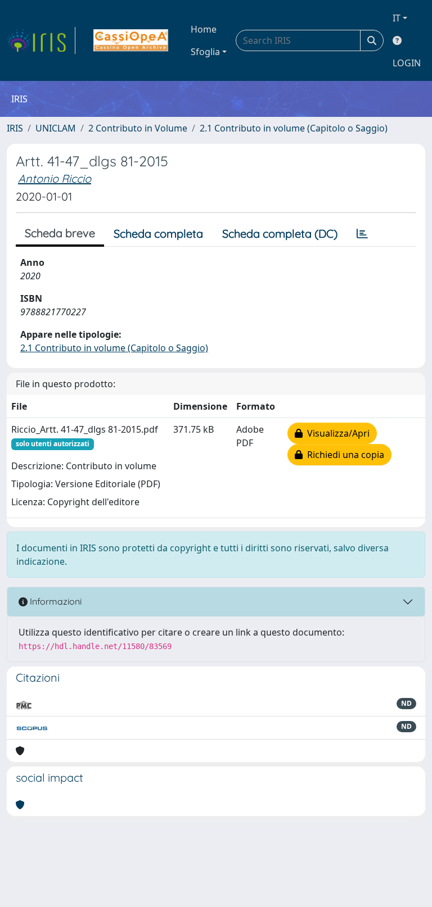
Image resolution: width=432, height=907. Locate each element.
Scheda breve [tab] (60, 233)
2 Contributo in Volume (137, 128)
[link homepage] (41, 40)
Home (204, 29)
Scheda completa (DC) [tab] (280, 233)
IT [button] (396, 18)
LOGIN (407, 63)
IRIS (15, 128)
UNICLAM (55, 128)
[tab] (362, 234)
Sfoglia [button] (205, 52)
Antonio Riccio (54, 178)
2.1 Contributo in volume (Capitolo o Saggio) (294, 128)
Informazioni (55, 601)
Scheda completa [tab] (158, 233)
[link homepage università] (130, 40)
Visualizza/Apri (336, 433)
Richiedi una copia (343, 454)
